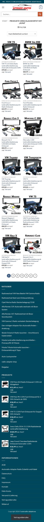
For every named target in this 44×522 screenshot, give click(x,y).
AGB (3, 465)
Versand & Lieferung (9, 495)
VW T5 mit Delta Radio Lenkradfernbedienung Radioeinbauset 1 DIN (31, 220)
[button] (3, 7)
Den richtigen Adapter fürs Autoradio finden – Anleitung (19, 326)
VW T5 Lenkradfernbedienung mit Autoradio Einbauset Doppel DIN (32, 182)
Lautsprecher (11, 356)
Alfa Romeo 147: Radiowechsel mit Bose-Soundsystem (17, 315)
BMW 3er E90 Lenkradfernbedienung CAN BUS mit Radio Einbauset (31, 67)
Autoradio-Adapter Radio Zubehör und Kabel (19, 469)
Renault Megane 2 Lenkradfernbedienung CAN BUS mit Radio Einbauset (10, 221)
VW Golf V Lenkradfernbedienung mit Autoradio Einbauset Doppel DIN (11, 260)
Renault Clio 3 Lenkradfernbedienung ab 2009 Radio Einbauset (32, 259)
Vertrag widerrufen (9, 500)
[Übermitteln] (40, 14)
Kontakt (5, 487)
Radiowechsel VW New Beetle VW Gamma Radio (21, 293)
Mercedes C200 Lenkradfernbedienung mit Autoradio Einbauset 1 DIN (32, 142)
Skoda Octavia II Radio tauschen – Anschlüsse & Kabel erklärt (20, 334)
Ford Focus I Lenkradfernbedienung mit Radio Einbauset (11, 105)
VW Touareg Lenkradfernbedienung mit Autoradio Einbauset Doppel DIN (11, 182)
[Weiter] (35, 276)
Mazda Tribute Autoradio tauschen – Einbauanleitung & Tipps (16, 348)
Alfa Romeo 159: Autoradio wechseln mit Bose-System (20, 308)
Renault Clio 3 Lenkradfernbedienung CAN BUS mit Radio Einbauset (10, 143)
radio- (4, 362)
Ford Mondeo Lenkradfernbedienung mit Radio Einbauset (32, 105)
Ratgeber (5, 367)
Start (4, 21)
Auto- (4, 356)
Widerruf (5, 504)
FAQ (3, 478)
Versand (8, 72)
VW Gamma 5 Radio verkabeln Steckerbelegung (20, 321)
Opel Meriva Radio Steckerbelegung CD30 (18, 302)
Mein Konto (6, 491)
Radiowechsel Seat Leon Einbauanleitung (17, 298)
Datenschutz (7, 473)
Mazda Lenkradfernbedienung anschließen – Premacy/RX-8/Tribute (19, 341)
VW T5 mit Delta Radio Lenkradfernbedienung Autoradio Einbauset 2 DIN (11, 66)
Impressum (6, 482)
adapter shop (11, 362)
